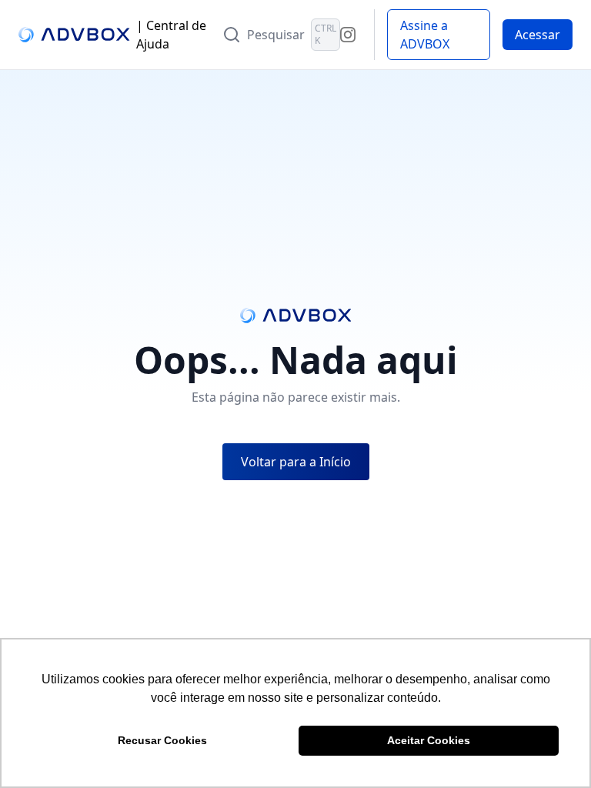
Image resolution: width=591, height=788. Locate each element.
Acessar (537, 34)
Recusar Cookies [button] (162, 740)
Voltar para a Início (296, 461)
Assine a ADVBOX (424, 34)
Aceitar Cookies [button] (428, 740)
